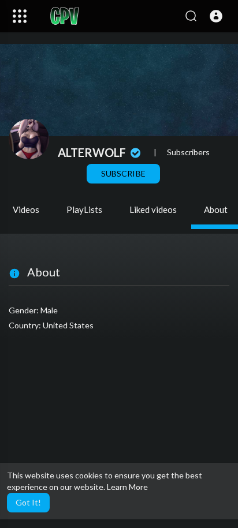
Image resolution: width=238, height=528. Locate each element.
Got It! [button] (28, 502)
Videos (26, 209)
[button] (216, 16)
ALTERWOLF (93, 152)
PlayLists (84, 209)
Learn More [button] (127, 487)
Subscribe (123, 173)
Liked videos (153, 209)
